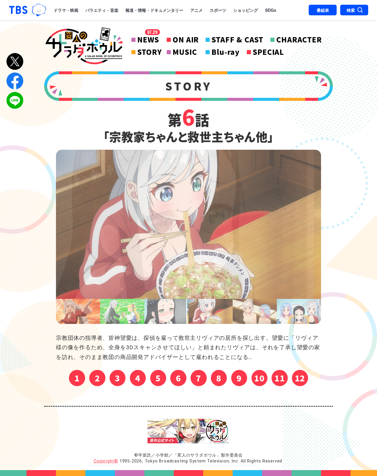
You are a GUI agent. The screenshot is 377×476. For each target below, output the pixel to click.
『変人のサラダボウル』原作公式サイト (189, 431)
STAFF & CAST (237, 39)
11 (280, 378)
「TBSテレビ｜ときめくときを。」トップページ (18, 10)
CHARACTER (299, 39)
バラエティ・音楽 (101, 10)
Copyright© (106, 461)
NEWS (148, 39)
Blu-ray (225, 52)
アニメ (196, 10)
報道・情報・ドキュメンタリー (154, 10)
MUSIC (185, 52)
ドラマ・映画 (66, 10)
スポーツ (218, 10)
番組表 (323, 10)
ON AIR (186, 39)
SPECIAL (268, 52)
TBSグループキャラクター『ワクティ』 (39, 10)
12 (300, 378)
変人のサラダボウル (84, 45)
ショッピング (245, 10)
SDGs (270, 10)
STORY (149, 52)
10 (259, 378)
